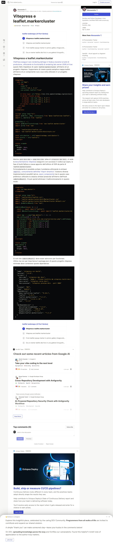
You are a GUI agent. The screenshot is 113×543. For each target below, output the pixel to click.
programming (36, 383)
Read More (17, 416)
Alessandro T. (22, 9)
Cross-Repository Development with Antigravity (38, 380)
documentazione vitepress (25, 162)
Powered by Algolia (56, 2)
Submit (20, 439)
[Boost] (4, 60)
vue (32, 25)
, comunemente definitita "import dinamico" (34, 172)
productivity (35, 365)
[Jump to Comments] (4, 47)
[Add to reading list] (4, 54)
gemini (28, 383)
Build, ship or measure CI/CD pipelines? (37, 488)
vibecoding (27, 365)
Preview (28, 439)
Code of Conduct (38, 444)
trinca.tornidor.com (57, 11)
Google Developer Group (36, 376)
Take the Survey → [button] (89, 112)
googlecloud (19, 365)
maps (37, 25)
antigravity (21, 383)
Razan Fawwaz (23, 376)
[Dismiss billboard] (109, 516)
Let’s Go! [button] (9, 540)
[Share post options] (4, 65)
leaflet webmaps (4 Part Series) (35, 34)
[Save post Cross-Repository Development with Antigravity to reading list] (71, 387)
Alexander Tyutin (23, 397)
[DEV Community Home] (3, 2)
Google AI (32, 359)
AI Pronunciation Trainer (95, 41)
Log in (95, 2)
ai (16, 383)
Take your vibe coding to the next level (33, 363)
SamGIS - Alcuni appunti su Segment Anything (94, 56)
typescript (25, 25)
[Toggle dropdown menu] (73, 349)
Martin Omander (23, 359)
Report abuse (49, 444)
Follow (96, 14)
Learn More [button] (18, 512)
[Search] (8, 2)
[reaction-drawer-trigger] (4, 41)
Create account (105, 2)
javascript (17, 25)
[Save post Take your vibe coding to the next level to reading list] (71, 369)
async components (46, 174)
